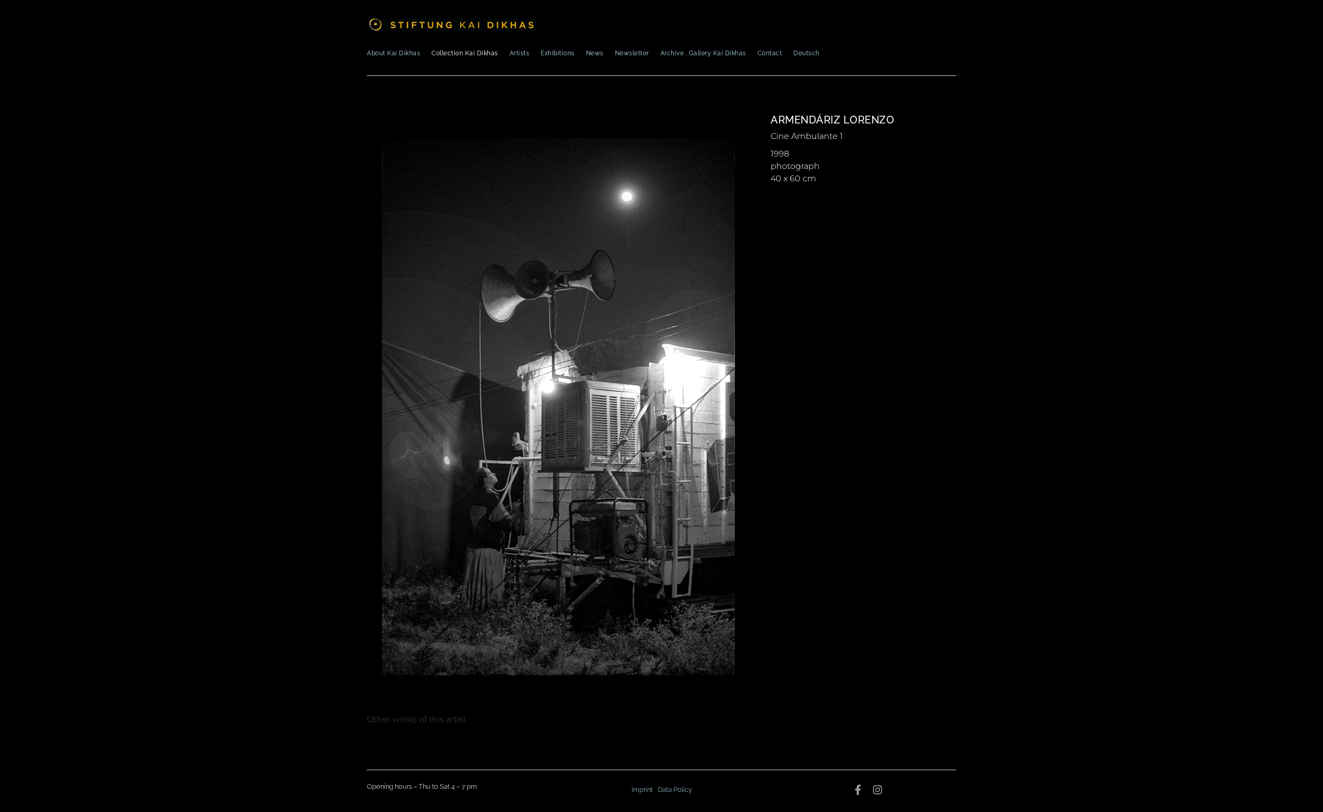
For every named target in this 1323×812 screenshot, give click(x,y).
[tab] (416, 719)
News (595, 53)
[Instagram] (877, 790)
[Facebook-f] (858, 790)
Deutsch (806, 53)
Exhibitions (558, 53)
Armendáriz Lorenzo (832, 120)
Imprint (642, 789)
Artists (520, 53)
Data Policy (675, 789)
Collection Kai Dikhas (465, 53)
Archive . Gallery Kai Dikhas (703, 53)
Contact (770, 53)
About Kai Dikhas (393, 53)
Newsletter (632, 53)
